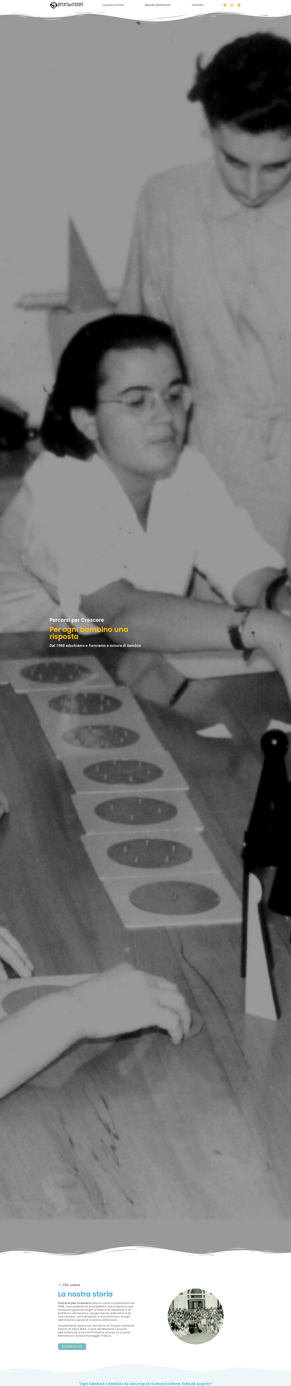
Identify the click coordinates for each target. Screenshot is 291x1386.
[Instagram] (231, 5)
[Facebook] (224, 5)
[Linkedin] (238, 5)
